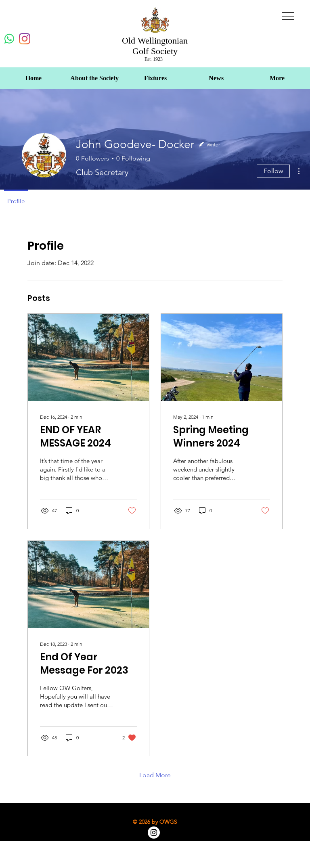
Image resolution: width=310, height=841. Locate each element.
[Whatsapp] (9, 39)
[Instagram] (25, 39)
